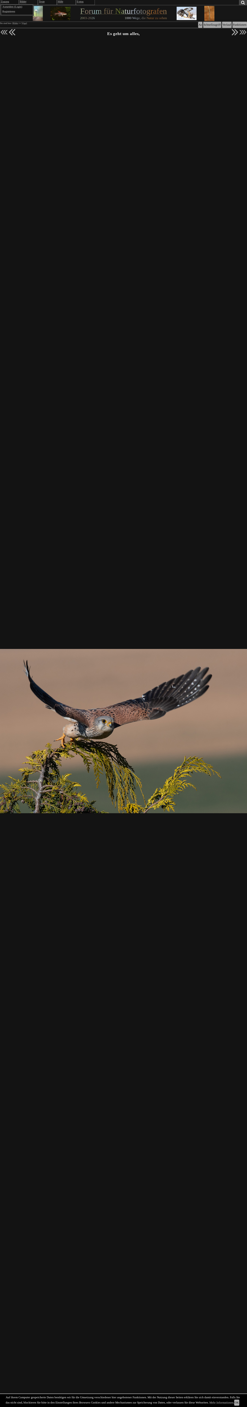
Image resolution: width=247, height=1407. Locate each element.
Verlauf (226, 24)
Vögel (24, 23)
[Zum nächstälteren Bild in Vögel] (235, 32)
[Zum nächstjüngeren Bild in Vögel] (12, 32)
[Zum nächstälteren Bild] (243, 32)
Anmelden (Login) (12, 6)
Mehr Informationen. (221, 1402)
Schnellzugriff (212, 24)
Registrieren (8, 11)
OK (237, 1402)
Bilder (15, 23)
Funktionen (239, 24)
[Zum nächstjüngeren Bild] (4, 32)
